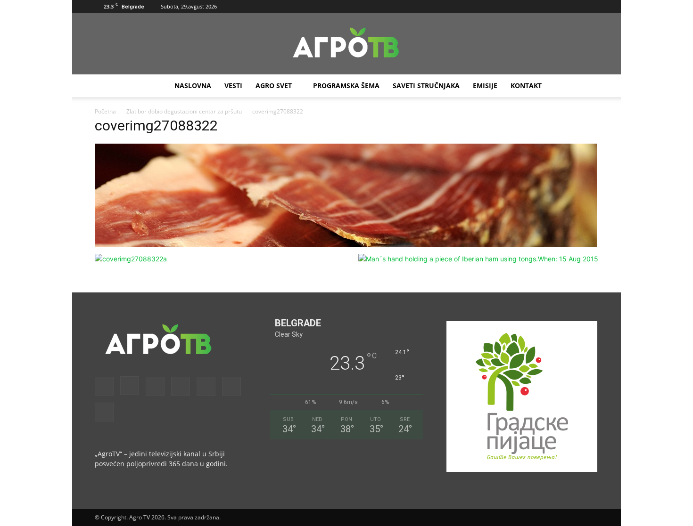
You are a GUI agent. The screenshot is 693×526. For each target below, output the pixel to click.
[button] (484, 6)
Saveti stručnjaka (426, 85)
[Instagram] (513, 6)
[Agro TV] (346, 44)
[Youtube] (591, 6)
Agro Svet (274, 85)
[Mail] (529, 6)
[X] (576, 6)
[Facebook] (498, 6)
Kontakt (526, 85)
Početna (105, 111)
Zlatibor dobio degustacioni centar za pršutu (184, 111)
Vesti (233, 85)
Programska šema (346, 85)
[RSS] (544, 6)
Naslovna (192, 85)
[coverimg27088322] (346, 244)
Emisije (485, 85)
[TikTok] (560, 6)
